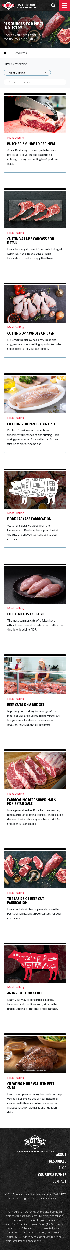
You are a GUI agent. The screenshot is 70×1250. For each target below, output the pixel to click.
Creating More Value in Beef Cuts (31, 1086)
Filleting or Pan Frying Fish (31, 424)
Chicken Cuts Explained (27, 614)
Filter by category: (15, 63)
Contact (59, 1181)
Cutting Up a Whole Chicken (31, 333)
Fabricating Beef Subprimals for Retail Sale (31, 802)
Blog (62, 1168)
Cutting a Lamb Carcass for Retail (30, 241)
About (61, 1155)
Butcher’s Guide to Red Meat (31, 144)
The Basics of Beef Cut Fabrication (25, 901)
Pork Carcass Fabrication (29, 519)
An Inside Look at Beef (25, 993)
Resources (57, 1161)
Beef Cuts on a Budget (26, 705)
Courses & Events (52, 1175)
